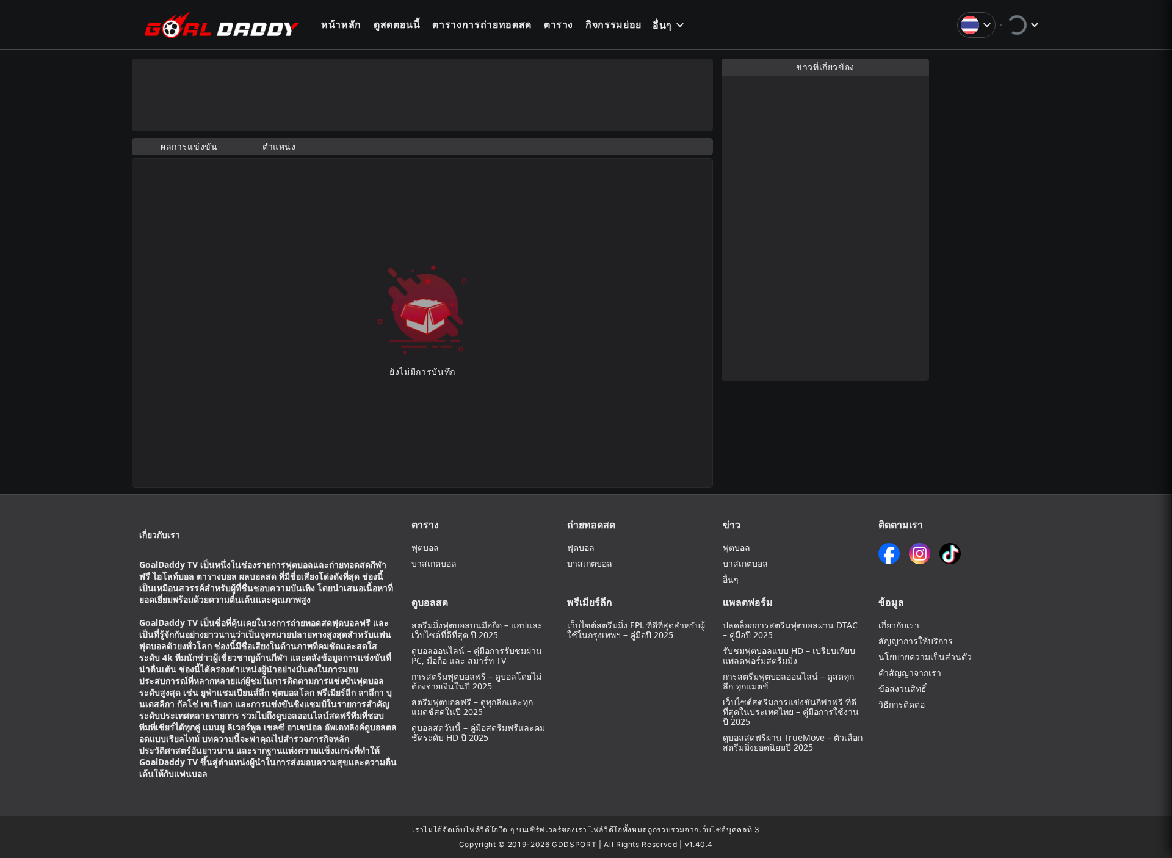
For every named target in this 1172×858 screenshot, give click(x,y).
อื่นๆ (662, 25)
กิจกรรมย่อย (613, 24)
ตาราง (558, 24)
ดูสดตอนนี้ (397, 24)
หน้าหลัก (341, 24)
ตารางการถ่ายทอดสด (481, 24)
